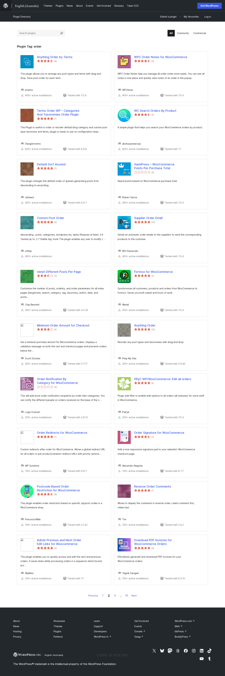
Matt (179, 626)
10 (126, 595)
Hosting (17, 631)
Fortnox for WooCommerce (153, 271)
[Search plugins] (61, 33)
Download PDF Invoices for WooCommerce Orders (153, 542)
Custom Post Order (50, 218)
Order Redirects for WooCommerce (62, 432)
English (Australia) (54, 655)
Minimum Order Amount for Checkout (63, 325)
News (16, 626)
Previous (93, 595)
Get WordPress (209, 5)
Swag (138, 636)
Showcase (59, 621)
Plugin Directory (22, 16)
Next (134, 595)
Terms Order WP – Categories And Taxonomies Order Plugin (58, 112)
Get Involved (141, 621)
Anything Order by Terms (54, 57)
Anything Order (144, 325)
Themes (58, 626)
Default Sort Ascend (51, 164)
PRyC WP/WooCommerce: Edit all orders (162, 379)
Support (98, 626)
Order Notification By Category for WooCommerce (57, 381)
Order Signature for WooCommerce (159, 432)
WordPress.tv (102, 636)
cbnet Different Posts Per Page (59, 271)
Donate (139, 631)
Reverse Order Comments (152, 486)
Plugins (57, 631)
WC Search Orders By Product (155, 110)
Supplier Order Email (148, 218)
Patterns (58, 636)
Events (138, 626)
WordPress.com (185, 621)
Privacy (17, 636)
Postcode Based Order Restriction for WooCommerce (58, 488)
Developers (100, 631)
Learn (97, 621)
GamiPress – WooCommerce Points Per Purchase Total (154, 166)
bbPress (181, 631)
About (16, 621)
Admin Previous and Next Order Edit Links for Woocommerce (59, 542)
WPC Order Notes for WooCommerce (160, 57)
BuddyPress (183, 636)
